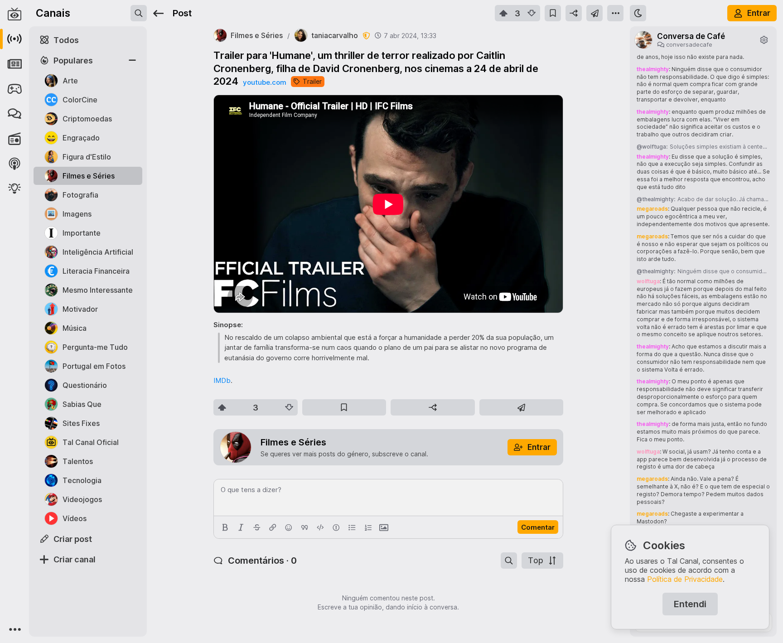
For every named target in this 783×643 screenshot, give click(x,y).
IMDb (222, 380)
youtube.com (264, 82)
